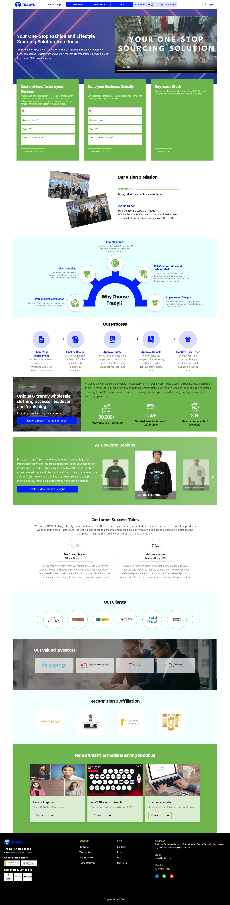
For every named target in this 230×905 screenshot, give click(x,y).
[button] (23, 111)
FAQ (119, 857)
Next (198, 562)
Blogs (120, 852)
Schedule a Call (142, 4)
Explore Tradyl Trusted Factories (47, 420)
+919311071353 (162, 869)
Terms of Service (87, 863)
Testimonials (85, 852)
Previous (32, 562)
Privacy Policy (86, 857)
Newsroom (122, 863)
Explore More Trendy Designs (47, 489)
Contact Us (170, 4)
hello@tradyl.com (163, 858)
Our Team (121, 847)
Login (210, 5)
